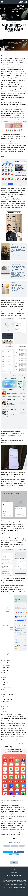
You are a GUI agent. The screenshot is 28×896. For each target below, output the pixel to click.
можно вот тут (15, 119)
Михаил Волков (14, 246)
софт (22, 845)
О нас (14, 869)
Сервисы (14, 845)
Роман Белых (14, 284)
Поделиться (14, 854)
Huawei (7, 845)
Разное (14, 22)
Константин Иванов (15, 264)
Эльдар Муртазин (14, 34)
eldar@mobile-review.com (14, 842)
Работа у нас (14, 872)
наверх (14, 862)
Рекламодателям (14, 871)
